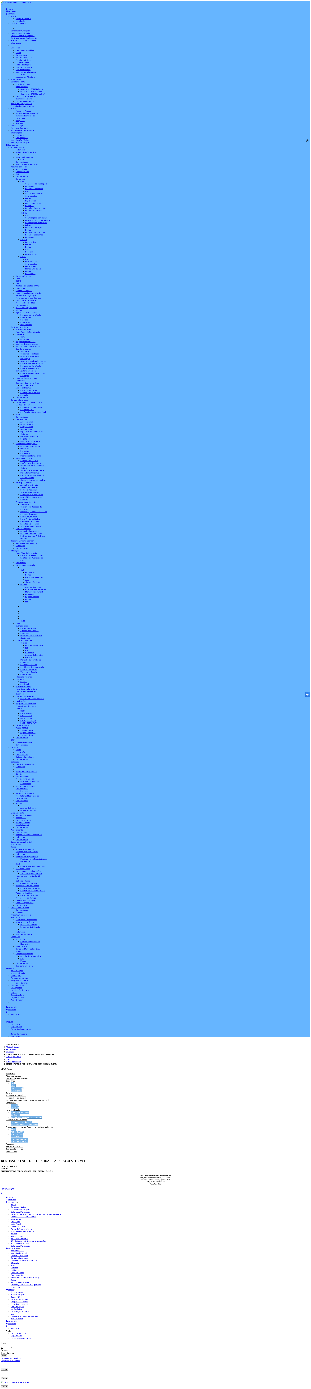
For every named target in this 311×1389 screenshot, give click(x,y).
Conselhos (20, 179)
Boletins (24, 320)
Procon (14, 108)
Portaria (29, 575)
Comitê (23, 643)
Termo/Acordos (23, 725)
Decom (19, 803)
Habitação (20, 939)
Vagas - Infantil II (27, 732)
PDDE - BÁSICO (17, 1132)
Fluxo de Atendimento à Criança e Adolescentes (26, 690)
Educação (15, 550)
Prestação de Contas (29, 521)
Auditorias (25, 504)
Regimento (30, 572)
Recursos (20, 694)
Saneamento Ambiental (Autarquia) (26, 1277)
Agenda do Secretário (30, 441)
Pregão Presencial (24, 57)
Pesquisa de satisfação (26, 96)
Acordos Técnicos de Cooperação (29, 782)
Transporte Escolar (24, 640)
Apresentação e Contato (31, 873)
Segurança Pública (24, 934)
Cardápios (24, 633)
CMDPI (23, 256)
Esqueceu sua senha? (10, 1360)
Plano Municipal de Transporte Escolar (28, 670)
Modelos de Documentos (27, 344)
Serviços (11, 14)
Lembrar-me (8, 1353)
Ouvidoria (12, 1007)
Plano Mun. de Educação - (31, 555)
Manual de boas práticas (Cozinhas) (26, 1117)
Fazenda (14, 747)
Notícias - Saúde (23, 881)
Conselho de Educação (25, 565)
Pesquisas (20, 120)
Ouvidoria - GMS (18, 82)
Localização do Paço (20, 990)
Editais (28, 198)
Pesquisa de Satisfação (30, 366)
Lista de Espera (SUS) (25, 902)
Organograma (26, 424)
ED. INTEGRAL (26, 718)
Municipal (24, 339)
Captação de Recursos (25, 764)
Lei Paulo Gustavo (24, 405)
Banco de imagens (19, 1034)
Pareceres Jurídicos (28, 516)
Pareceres (29, 594)
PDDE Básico (26, 713)
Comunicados (22, 137)
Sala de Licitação (23, 69)
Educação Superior (24, 677)
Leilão (18, 52)
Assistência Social (19, 167)
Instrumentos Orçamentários (29, 834)
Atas (27, 191)
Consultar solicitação (29, 354)
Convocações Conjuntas (36, 218)
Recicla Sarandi (22, 825)
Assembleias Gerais (29, 485)
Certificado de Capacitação (32, 667)
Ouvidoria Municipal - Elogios (33, 361)
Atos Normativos (23, 686)
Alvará (13, 16)
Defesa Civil (21, 817)
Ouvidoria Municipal (24, 349)
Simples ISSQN (17, 125)
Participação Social (24, 482)
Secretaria (10, 1073)
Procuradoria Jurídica (25, 779)
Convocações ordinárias (36, 222)
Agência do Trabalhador (26, 543)
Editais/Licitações (23, 65)
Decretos (24, 448)
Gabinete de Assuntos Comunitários (25, 787)
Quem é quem (26, 429)
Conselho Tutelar (23, 276)
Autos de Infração (24, 815)
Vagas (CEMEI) (22, 728)
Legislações (30, 201)
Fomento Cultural (23, 528)
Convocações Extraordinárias (38, 220)
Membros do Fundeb (34, 592)
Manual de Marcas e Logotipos (29, 437)
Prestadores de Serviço (26, 898)
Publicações (25, 317)
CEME (18, 864)
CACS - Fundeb (17, 1088)
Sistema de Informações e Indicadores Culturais (32, 471)
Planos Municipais (33, 203)
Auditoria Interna (23, 388)
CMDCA (23, 213)
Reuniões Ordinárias (34, 188)
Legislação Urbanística (30, 956)
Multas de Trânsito (28, 924)
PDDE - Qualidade (13, 1061)
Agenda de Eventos (29, 808)
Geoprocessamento (24, 953)
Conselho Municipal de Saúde (28, 871)
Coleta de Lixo (22, 754)
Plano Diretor (21, 946)
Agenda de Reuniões (29, 630)
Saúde (13, 847)
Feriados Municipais (19, 978)
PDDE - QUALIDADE (19, 1139)
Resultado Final (27, 409)
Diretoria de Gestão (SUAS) (27, 286)
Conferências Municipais (36, 184)
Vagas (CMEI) (11, 1151)
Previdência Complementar (23, 106)
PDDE (8, 1059)
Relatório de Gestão (25, 99)
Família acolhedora (24, 290)
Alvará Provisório (23, 18)
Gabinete (15, 762)
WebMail (12, 1009)
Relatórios (25, 322)
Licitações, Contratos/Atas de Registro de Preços (33, 512)
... (8, 1012)
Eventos (24, 791)
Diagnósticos (26, 324)
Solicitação (25, 351)
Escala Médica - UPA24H (26, 883)
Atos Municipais (18, 973)
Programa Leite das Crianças (28, 298)
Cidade (11, 968)
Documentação (27, 385)
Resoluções (30, 186)
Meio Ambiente (17, 813)
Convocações (31, 196)
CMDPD (23, 239)
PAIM (18, 283)
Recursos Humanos (24, 157)
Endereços (20, 150)
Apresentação (26, 422)
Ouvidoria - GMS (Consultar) (32, 94)
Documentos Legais (34, 577)
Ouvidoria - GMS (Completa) (32, 91)
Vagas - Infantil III (28, 735)
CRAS (18, 278)
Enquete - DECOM (28, 810)
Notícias (12, 11)
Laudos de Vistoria (28, 664)
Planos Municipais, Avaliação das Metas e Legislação (28, 294)
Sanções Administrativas (31, 526)
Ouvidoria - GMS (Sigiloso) (31, 89)
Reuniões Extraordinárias (36, 208)
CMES (22, 621)
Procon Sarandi (22, 776)
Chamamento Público (25, 50)
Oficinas (19, 912)
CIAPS (18, 174)
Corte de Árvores (23, 820)
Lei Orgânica (16, 987)
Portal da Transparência (21, 103)
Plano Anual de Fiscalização (28, 332)
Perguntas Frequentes (25, 101)
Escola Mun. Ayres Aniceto (32, 698)
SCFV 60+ (19, 310)
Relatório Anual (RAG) (29, 888)
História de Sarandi (19, 983)
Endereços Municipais (20, 33)
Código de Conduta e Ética (27, 383)
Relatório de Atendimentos (32, 866)
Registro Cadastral (24, 67)
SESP (13, 740)
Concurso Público (18, 23)
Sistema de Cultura (24, 458)
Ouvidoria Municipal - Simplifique (29, 357)
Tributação (20, 752)
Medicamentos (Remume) (27, 856)
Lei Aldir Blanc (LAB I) (29, 531)
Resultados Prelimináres (31, 407)
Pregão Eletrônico (24, 60)
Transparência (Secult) (25, 502)
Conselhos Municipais (20, 31)
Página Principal (13, 1047)
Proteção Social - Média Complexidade (26, 304)
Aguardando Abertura (25, 77)
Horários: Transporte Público (23, 40)
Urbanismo (15, 936)
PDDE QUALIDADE (28, 720)
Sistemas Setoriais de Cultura (33, 480)
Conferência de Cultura (30, 463)
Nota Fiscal (16, 79)
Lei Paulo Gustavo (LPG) (31, 533)
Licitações (15, 48)
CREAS (18, 281)
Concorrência (21, 55)
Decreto (29, 657)
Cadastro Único (22, 171)
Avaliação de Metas (34, 193)
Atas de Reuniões (33, 587)
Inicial (10, 9)
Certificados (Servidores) (17, 1078)
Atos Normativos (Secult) (27, 443)
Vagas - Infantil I (27, 730)
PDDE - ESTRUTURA (28, 723)
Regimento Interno (33, 210)
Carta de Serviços (18, 1024)
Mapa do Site (16, 1026)
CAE (22, 570)
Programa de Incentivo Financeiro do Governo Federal (26, 706)
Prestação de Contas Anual (28, 346)
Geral (22, 337)
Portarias (29, 205)
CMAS (22, 181)
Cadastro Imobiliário (25, 757)
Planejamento (17, 830)
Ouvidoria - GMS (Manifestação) (23, 85)
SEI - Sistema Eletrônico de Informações (28, 1241)
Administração (17, 147)
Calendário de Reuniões (35, 589)
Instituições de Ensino (25, 696)
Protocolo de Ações (29, 895)
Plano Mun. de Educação (26, 553)
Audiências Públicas (29, 487)
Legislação (20, 21)
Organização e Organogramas (17, 996)
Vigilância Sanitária (19, 128)
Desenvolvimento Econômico (24, 541)
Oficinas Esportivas (24, 742)
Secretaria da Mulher (20, 907)
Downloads (21, 123)
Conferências (31, 261)
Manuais (24, 395)
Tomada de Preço (23, 62)
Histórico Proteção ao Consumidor (25, 117)
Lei (26, 601)
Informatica (16, 43)
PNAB (18, 414)
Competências (22, 162)
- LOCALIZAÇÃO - (8, 1189)
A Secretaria (21, 562)
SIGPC (22, 711)
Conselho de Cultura (29, 460)
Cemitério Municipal (24, 966)
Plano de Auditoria (28, 390)
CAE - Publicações (28, 628)
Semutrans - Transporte (26, 919)
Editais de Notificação (30, 927)
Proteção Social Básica (26, 300)
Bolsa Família (21, 169)
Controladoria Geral (19, 327)
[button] (308, 141)
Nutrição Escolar (23, 626)
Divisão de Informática (26, 152)
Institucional (21, 419)
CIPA (22, 159)
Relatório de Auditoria (30, 392)
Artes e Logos (17, 970)
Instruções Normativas (30, 456)
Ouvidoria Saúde (23, 868)
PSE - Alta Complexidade (26, 307)
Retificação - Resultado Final (33, 412)
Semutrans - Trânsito (25, 922)
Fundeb (23, 584)
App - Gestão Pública (20, 140)
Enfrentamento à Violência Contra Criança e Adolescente (24, 36)
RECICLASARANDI (23, 822)
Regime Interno (32, 596)
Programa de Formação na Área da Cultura (32, 476)
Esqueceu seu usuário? (11, 1358)
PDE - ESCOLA (26, 715)
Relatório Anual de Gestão (27, 885)
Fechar (4, 1369)
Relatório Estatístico (29, 368)
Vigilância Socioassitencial (27, 312)
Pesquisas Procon (23, 111)
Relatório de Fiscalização (31, 363)
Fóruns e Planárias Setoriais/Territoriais (29, 491)
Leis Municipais (17, 985)
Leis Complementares (30, 446)
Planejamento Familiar (25, 900)
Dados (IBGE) (16, 975)
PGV (22, 958)
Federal (23, 681)
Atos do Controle (23, 329)
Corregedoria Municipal (26, 371)
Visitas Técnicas (32, 582)
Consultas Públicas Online (31, 494)
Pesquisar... (16, 1014)
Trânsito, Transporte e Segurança (26, 1284)
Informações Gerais (34, 645)
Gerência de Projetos (25, 793)
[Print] (2, 1155)
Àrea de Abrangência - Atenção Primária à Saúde (27, 850)
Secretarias (13, 145)
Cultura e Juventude (19, 400)
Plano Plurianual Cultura (31, 519)
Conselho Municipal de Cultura (29, 402)
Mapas (23, 961)
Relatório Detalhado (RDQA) (32, 890)
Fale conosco (21, 832)
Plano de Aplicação (33, 227)
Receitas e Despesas (29, 524)
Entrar (4, 1356)
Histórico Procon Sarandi (27, 113)
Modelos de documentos (27, 164)
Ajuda (10, 1021)
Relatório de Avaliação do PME (24, 1124)
